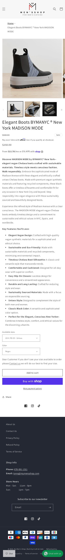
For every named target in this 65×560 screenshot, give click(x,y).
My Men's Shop (20, 549)
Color (4, 345)
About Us (10, 424)
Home (10, 23)
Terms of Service (14, 451)
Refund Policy (13, 444)
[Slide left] (3, 109)
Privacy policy (16, 553)
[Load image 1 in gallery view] (15, 109)
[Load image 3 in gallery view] (49, 109)
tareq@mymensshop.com (26, 473)
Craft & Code (38, 549)
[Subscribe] (49, 507)
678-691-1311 (20, 469)
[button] (3, 9)
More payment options (32, 388)
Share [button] (8, 397)
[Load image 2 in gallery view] (32, 109)
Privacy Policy (12, 438)
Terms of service (31, 553)
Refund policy (51, 549)
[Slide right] (61, 109)
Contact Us (11, 431)
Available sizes (8, 332)
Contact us (14, 363)
